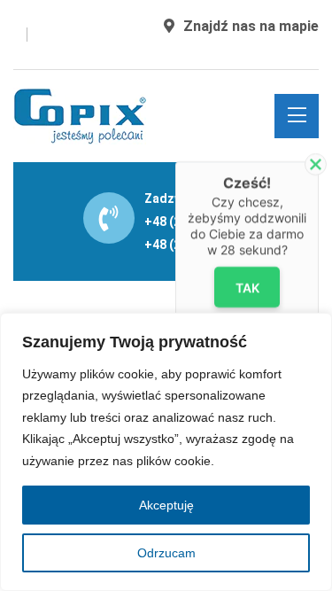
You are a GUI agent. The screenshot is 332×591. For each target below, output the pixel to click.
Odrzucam (166, 553)
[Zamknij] (316, 164)
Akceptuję (166, 505)
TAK (247, 287)
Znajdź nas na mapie (251, 26)
